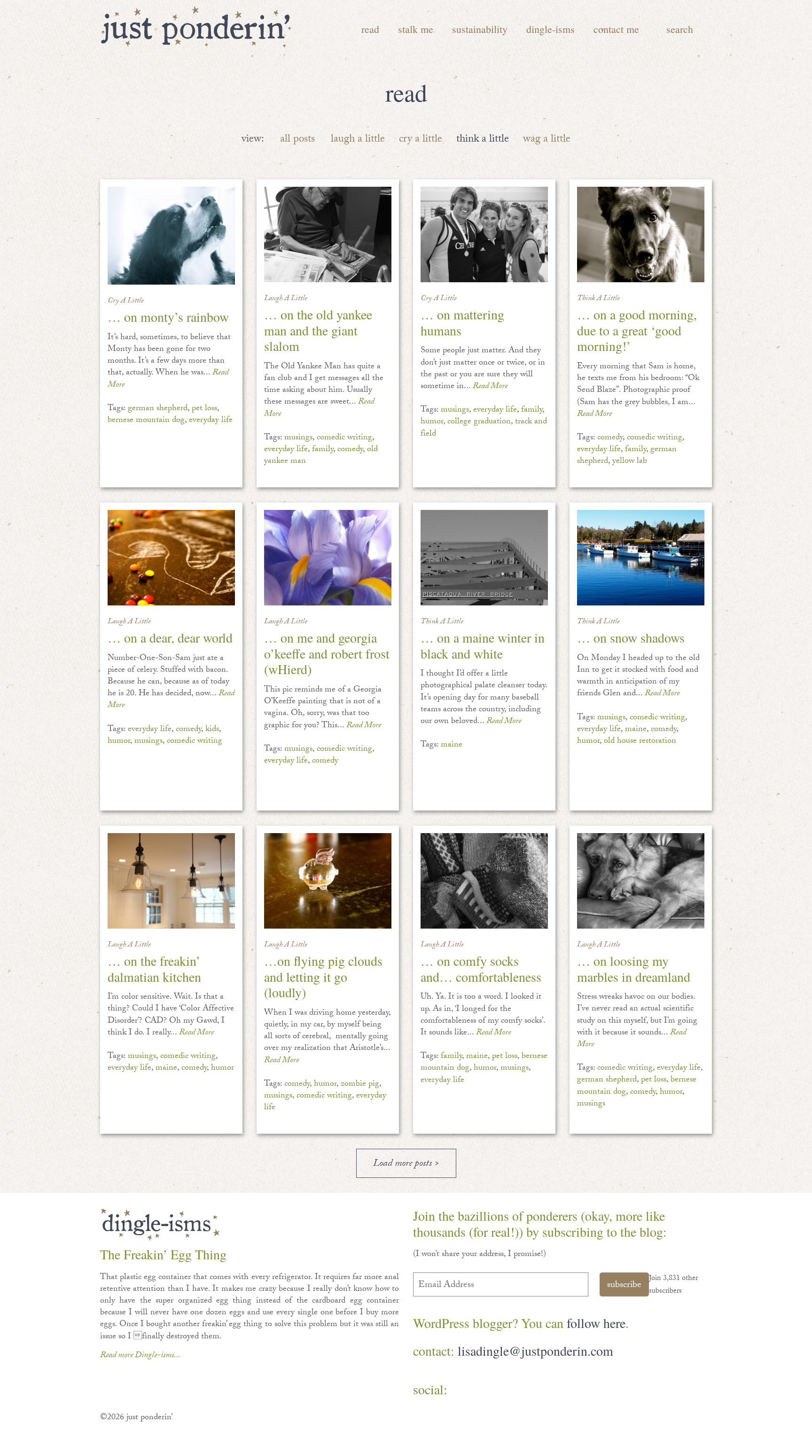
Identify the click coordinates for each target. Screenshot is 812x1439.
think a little (482, 140)
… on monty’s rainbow (168, 317)
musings (298, 438)
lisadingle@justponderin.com (535, 1350)
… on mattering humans (462, 322)
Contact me (616, 29)
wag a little (546, 140)
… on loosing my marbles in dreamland (633, 969)
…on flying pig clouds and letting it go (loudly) (323, 976)
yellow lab (629, 461)
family (322, 450)
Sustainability (480, 29)
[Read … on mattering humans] (484, 234)
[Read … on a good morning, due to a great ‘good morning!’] (640, 234)
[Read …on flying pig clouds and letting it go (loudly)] (327, 881)
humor (432, 422)
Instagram (546, 1390)
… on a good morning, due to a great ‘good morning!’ (637, 330)
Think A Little (598, 299)
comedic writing (344, 438)
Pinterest (492, 1390)
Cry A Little (126, 301)
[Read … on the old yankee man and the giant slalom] (327, 234)
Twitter (519, 1390)
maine (451, 745)
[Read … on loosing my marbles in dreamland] (640, 881)
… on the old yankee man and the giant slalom (318, 330)
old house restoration (640, 741)
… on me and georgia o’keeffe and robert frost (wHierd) (327, 653)
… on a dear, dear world (170, 637)
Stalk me (415, 29)
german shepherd (157, 409)
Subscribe (624, 1286)
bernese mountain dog (146, 420)
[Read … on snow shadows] (640, 557)
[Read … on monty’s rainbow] (171, 236)
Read (370, 29)
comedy (350, 450)
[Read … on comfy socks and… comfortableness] (484, 881)
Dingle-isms (550, 29)
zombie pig (360, 1084)
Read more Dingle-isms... (140, 1356)
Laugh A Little (285, 299)
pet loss (204, 409)
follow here (596, 1323)
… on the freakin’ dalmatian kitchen (154, 969)
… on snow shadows (631, 637)
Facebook (464, 1390)
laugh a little (358, 140)
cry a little (420, 140)
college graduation (479, 422)
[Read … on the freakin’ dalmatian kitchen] (171, 881)
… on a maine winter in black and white (483, 645)
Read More (490, 387)
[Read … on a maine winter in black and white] (484, 557)
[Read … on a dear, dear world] (171, 557)
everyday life (211, 420)
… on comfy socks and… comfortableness (481, 969)
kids (212, 730)
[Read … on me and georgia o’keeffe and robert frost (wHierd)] (327, 557)
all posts (297, 140)
